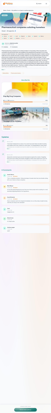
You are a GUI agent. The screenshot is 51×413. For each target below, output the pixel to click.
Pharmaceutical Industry (16, 73)
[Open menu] (46, 3)
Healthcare (4, 15)
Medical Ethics (5, 73)
